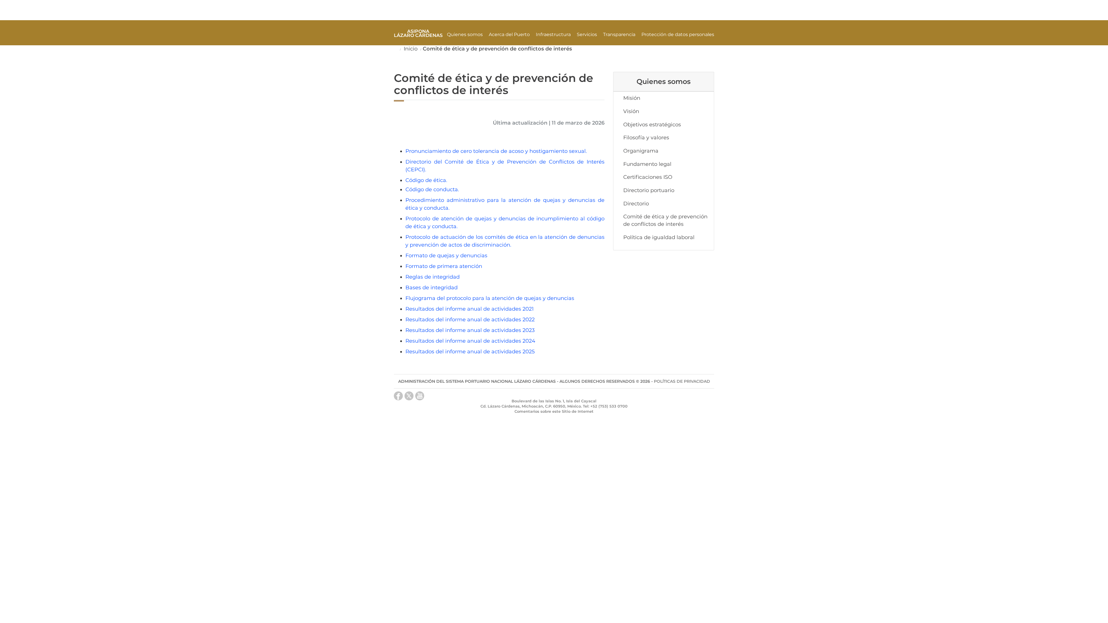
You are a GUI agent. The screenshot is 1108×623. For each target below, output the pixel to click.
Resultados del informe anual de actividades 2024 (470, 341)
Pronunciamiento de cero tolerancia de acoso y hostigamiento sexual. (496, 151)
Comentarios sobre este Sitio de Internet (554, 411)
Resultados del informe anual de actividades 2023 (470, 330)
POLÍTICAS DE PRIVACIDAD (682, 381)
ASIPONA (418, 33)
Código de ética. (426, 180)
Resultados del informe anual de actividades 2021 (470, 309)
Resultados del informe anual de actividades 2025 (470, 351)
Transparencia (619, 34)
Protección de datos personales (677, 34)
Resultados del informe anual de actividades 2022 (470, 319)
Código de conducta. (432, 189)
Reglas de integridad (432, 277)
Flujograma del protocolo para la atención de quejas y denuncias (489, 298)
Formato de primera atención (443, 266)
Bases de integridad (431, 287)
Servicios (587, 34)
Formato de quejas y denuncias (446, 255)
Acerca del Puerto (509, 34)
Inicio (410, 49)
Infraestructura (553, 34)
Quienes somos (465, 34)
